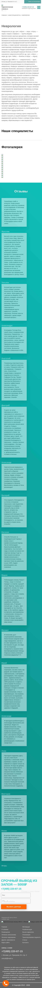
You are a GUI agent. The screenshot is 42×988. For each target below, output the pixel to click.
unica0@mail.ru (7, 958)
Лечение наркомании (8, 937)
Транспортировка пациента (31, 937)
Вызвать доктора (14, 907)
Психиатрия (26, 934)
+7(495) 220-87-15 (28, 7)
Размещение (6, 932)
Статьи (24, 940)
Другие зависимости (8, 940)
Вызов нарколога (28, 932)
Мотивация (26, 927)
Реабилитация (27, 929)
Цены (33, 979)
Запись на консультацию (34, 1)
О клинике (5, 929)
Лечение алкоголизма (9, 934)
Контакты (25, 942)
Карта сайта (5, 942)
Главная (4, 927)
